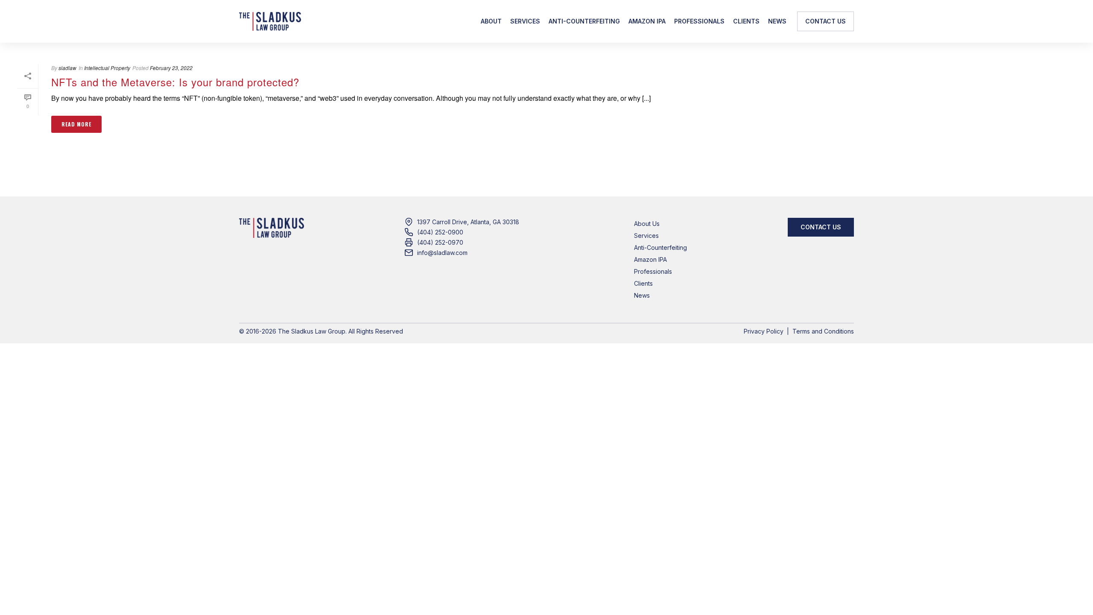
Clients (746, 21)
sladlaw (67, 67)
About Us (647, 223)
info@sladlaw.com (442, 252)
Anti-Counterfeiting (584, 21)
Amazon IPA (647, 21)
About (491, 21)
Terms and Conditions (823, 331)
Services (525, 21)
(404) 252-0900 (440, 232)
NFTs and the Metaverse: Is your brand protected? (175, 81)
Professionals (699, 21)
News (777, 21)
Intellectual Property (107, 67)
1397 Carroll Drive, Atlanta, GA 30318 (468, 222)
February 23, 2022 (171, 67)
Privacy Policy (763, 331)
